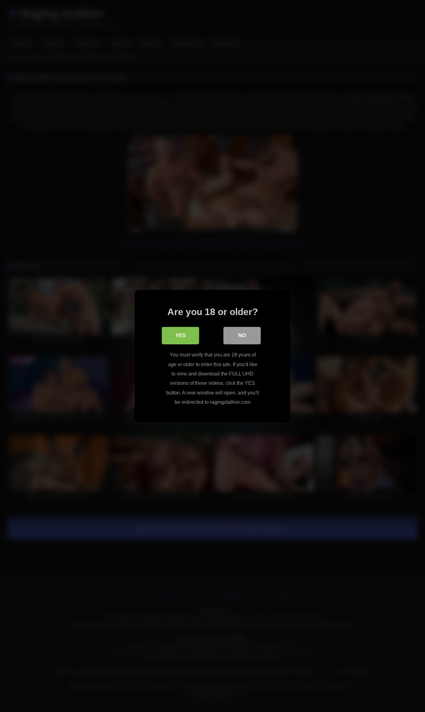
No (242, 335)
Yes (180, 335)
